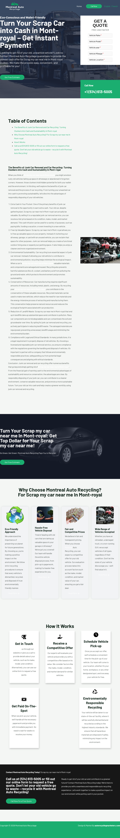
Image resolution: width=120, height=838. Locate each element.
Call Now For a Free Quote (21, 801)
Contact (17, 649)
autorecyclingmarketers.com (107, 825)
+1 (98, 91)
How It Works (19, 142)
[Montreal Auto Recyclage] (14, 6)
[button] (94, 6)
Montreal (68, 547)
